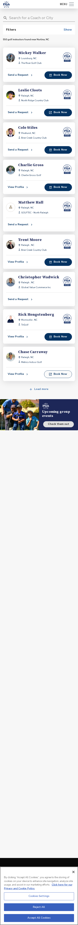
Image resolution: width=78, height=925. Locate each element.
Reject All (39, 907)
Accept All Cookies (38, 918)
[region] (39, 896)
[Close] (73, 872)
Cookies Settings (39, 896)
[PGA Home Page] (6, 4)
